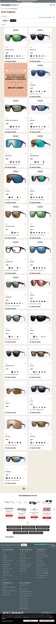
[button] (54, 509)
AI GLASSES (4, 16)
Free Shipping (23, 560)
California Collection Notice (42, 571)
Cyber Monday (23, 556)
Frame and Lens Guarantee (42, 569)
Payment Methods (40, 551)
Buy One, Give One (7, 595)
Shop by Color (6, 566)
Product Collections (7, 564)
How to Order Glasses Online (26, 591)
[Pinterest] (47, 613)
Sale (4, 577)
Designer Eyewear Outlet (25, 558)
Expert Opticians (6, 592)
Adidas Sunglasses (28, 527)
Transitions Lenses (24, 604)
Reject (30, 620)
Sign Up (24, 545)
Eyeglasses (5, 556)
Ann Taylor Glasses (28, 530)
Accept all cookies (46, 620)
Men (4, 551)
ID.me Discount (23, 562)
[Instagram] (50, 613)
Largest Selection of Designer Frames (9, 587)
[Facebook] (42, 613)
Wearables (5, 579)
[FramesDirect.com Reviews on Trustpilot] (44, 545)
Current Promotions (24, 551)
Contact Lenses (6, 562)
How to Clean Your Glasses (25, 593)
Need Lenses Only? (24, 602)
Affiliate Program (23, 571)
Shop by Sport (6, 573)
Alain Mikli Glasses (42, 527)
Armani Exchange (43, 530)
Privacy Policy (18, 617)
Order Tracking (39, 560)
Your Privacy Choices (40, 573)
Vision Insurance (40, 562)
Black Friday (22, 554)
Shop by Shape (6, 571)
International (39, 566)
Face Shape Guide (23, 597)
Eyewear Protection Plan (41, 554)
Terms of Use (26, 617)
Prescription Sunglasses (8, 560)
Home (2, 8)
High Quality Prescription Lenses (10, 590)
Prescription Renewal (41, 577)
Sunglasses (7, 8)
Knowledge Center (24, 585)
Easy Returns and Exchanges (42, 556)
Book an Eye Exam (24, 606)
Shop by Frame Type (7, 569)
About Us (5, 585)
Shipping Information (41, 564)
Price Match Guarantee (25, 566)
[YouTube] (52, 613)
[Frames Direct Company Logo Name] (10, 5)
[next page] (32, 488)
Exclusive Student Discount (25, 564)
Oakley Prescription (13, 527)
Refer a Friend (23, 569)
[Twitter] (45, 613)
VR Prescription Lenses (8, 575)
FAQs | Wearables (23, 589)
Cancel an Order (39, 558)
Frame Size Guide (23, 600)
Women (4, 554)
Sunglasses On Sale (35, 533)
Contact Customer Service (42, 575)
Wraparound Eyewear (21, 533)
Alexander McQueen (14, 530)
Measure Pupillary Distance (25, 595)
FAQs (21, 587)
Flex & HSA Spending (24, 608)
